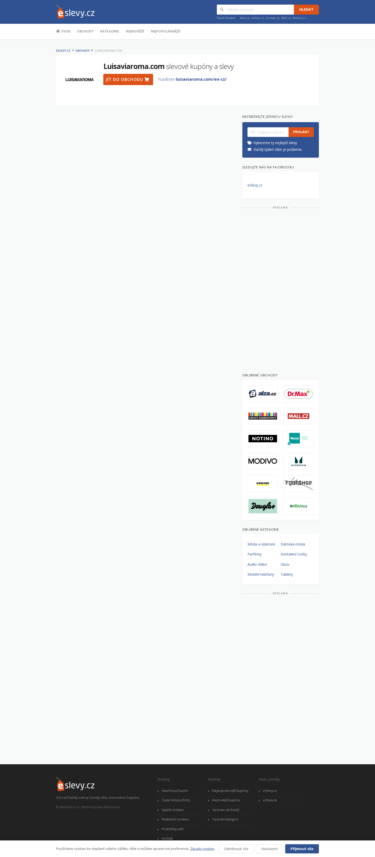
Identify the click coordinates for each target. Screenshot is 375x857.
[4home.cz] (298, 438)
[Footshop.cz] (298, 483)
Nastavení (269, 848)
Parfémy (254, 554)
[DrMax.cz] (298, 393)
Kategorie (109, 31)
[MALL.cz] (298, 416)
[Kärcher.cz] (262, 483)
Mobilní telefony (260, 574)
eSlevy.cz (63, 50)
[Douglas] (262, 506)
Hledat (306, 9)
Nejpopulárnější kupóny (230, 791)
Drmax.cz (272, 18)
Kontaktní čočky (294, 554)
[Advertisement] (280, 289)
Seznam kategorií (225, 819)
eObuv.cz (257, 18)
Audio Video (257, 564)
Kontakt (167, 838)
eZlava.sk (270, 800)
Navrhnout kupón (175, 791)
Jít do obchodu (125, 79)
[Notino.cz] (262, 438)
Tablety (287, 574)
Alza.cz (244, 18)
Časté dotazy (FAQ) (176, 800)
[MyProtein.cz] (298, 461)
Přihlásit (301, 132)
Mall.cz (286, 18)
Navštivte (192, 79)
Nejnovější (135, 31)
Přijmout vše (302, 848)
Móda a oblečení (261, 544)
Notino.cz (299, 18)
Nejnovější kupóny (226, 800)
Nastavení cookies (175, 819)
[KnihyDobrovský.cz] (262, 416)
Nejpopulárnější (166, 31)
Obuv (285, 564)
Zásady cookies (202, 848)
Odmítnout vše (236, 848)
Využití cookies (172, 810)
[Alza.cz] (262, 393)
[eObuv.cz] (298, 506)
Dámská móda (293, 544)
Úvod (65, 31)
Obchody (85, 31)
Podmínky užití (172, 829)
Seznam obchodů (225, 810)
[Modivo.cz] (262, 461)
